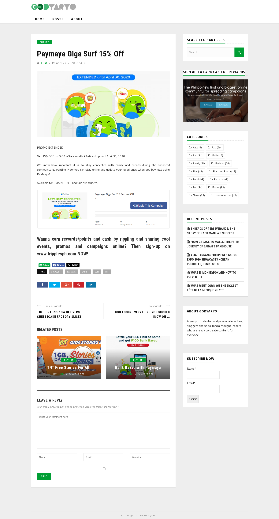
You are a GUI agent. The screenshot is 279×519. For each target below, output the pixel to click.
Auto (195, 147)
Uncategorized (223, 195)
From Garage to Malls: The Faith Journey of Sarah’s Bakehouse (213, 244)
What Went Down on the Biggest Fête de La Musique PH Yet (212, 288)
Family (196, 163)
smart (85, 271)
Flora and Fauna (222, 171)
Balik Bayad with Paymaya (138, 367)
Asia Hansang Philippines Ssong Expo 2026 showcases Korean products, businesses (212, 259)
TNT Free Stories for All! (69, 367)
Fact (214, 147)
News (196, 195)
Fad (195, 155)
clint (44, 63)
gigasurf (56, 271)
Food (196, 179)
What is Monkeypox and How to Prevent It (211, 275)
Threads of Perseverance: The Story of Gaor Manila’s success (211, 231)
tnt (107, 271)
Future (44, 42)
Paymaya (71, 271)
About (77, 19)
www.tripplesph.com (56, 254)
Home (40, 19)
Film (195, 171)
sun (97, 271)
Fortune (218, 179)
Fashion (220, 163)
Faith (215, 155)
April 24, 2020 (66, 63)
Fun (195, 187)
